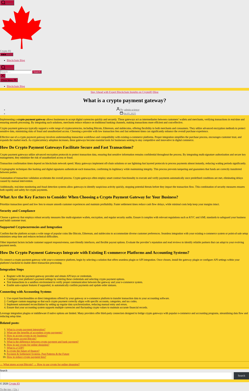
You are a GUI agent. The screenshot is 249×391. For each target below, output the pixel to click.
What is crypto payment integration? (26, 329)
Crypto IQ (14, 383)
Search (3, 370)
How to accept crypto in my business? (27, 335)
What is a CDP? (15, 347)
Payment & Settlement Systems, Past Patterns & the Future (38, 353)
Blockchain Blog (16, 60)
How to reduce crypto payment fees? (26, 357)
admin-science (131, 109)
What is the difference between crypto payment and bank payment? (43, 341)
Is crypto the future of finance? (23, 350)
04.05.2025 (130, 113)
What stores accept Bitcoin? (21, 338)
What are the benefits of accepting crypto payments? (35, 332)
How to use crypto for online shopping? (28, 344)
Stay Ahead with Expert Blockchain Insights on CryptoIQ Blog (124, 92)
